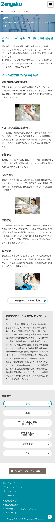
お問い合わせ (11, 501)
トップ (5, 11)
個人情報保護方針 (12, 505)
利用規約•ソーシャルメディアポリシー (21, 509)
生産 (27, 413)
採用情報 (11, 495)
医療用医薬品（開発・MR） (27, 434)
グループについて (17, 11)
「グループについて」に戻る (27, 471)
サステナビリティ (14, 487)
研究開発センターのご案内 (27, 300)
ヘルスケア (11, 491)
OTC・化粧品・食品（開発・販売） (27, 423)
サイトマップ (11, 513)
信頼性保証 (27, 444)
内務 (27, 453)
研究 (27, 404)
